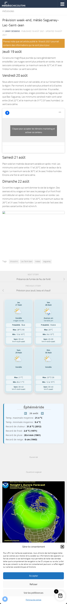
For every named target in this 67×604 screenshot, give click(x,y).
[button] (62, 546)
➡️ (42, 413)
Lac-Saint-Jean (26, 261)
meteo (37, 261)
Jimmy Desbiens (12, 31)
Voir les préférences (33, 592)
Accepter (33, 575)
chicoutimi (14, 261)
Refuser (33, 584)
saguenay (47, 261)
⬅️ (25, 413)
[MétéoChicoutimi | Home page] (17, 4)
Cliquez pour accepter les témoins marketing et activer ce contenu (33, 130)
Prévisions (8, 11)
